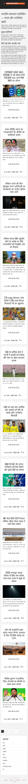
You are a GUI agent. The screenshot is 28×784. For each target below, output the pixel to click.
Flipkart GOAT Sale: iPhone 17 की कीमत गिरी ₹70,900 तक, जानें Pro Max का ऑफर (14, 76)
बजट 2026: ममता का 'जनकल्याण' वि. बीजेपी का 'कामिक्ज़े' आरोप (14, 131)
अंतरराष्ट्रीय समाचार (7, 766)
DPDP (15, 781)
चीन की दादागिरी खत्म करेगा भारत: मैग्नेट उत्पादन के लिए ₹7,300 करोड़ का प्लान (14, 634)
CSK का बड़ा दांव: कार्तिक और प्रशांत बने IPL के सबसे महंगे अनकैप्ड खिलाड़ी (14, 411)
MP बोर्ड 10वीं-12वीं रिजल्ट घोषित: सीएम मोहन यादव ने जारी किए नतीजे (14, 521)
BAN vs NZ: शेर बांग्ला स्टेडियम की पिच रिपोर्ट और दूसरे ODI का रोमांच (14, 466)
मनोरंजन (4, 757)
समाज (4, 763)
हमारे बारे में (6, 780)
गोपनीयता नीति (17, 780)
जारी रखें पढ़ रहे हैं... (14, 110)
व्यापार (4, 745)
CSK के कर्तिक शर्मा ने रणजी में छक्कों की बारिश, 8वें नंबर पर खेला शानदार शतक (14, 356)
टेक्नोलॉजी (5, 760)
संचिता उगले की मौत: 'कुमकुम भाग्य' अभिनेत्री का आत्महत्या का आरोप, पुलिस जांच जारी (14, 188)
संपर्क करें (24, 780)
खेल (3, 743)
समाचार (4, 748)
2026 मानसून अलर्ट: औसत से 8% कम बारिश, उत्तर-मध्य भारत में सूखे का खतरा (14, 577)
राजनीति (4, 751)
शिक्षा (4, 754)
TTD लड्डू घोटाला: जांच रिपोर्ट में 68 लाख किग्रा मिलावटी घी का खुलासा (14, 300)
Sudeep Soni (15, 118)
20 (20, 731)
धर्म (3, 769)
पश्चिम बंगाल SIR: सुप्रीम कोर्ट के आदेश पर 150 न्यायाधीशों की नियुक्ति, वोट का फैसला (14, 243)
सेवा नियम (11, 780)
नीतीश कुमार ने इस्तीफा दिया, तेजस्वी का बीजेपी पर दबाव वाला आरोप (14, 681)
